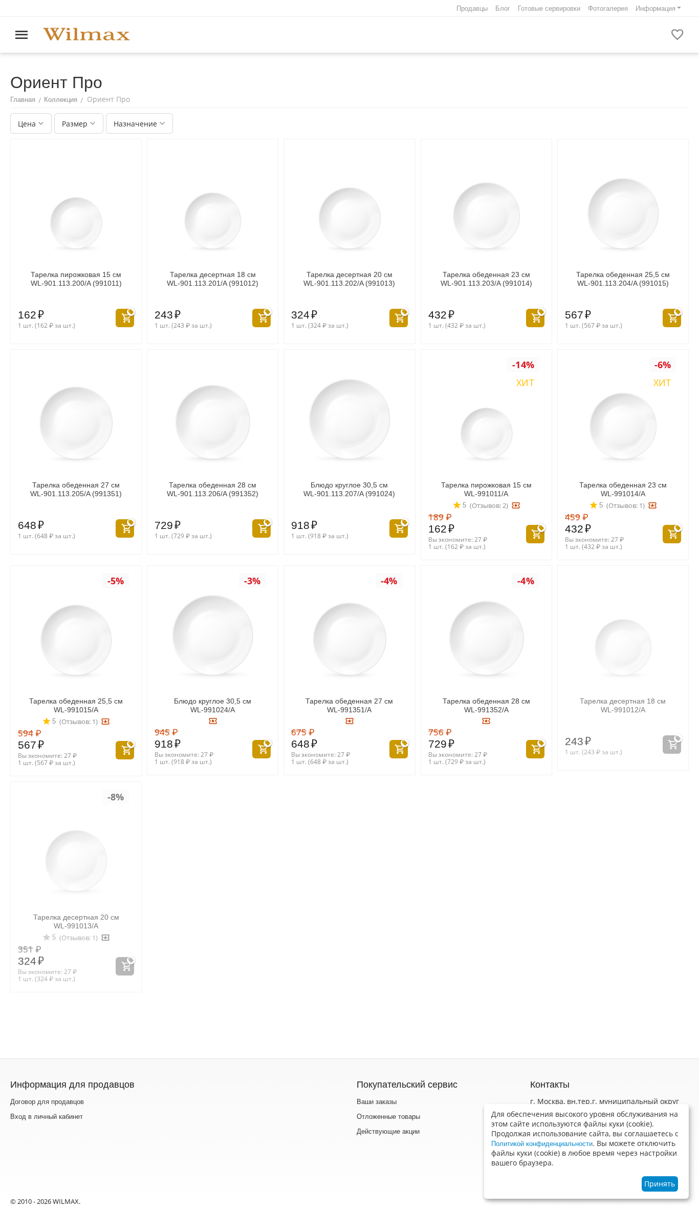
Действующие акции (388, 1131)
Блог (502, 8)
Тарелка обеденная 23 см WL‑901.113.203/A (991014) (486, 278)
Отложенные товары (388, 1116)
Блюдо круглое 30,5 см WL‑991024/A (212, 705)
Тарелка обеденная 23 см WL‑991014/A (623, 489)
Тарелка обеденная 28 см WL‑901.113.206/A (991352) (212, 489)
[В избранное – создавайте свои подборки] (677, 35)
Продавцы (472, 8)
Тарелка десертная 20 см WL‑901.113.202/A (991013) (349, 278)
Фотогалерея (608, 8)
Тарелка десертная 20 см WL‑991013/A (76, 921)
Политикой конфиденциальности (542, 1144)
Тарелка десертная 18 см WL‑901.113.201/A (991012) (212, 278)
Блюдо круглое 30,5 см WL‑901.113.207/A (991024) (349, 489)
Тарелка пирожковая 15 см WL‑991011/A (486, 489)
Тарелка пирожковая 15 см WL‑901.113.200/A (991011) (76, 278)
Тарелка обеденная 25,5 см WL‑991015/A (76, 705)
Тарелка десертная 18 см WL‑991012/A (623, 705)
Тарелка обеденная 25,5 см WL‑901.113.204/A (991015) (623, 278)
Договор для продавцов (47, 1102)
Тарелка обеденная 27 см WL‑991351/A (349, 705)
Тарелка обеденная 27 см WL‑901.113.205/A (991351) (76, 489)
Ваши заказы (377, 1102)
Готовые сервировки (549, 8)
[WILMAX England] (86, 34)
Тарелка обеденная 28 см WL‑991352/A (486, 705)
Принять (659, 1184)
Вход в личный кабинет (46, 1116)
